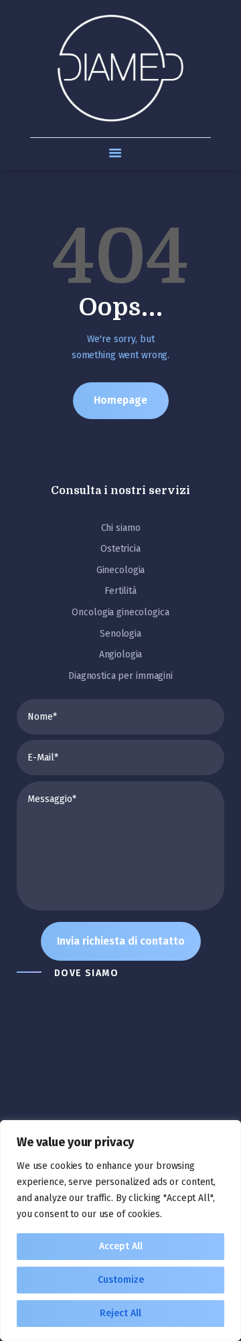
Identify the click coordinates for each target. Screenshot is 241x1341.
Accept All (121, 1246)
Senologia (120, 633)
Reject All (120, 1313)
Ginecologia (120, 570)
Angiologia (121, 654)
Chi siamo (121, 528)
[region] (120, 1230)
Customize (121, 1279)
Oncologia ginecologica (120, 612)
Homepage (120, 400)
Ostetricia (120, 548)
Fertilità (120, 591)
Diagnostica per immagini (120, 676)
